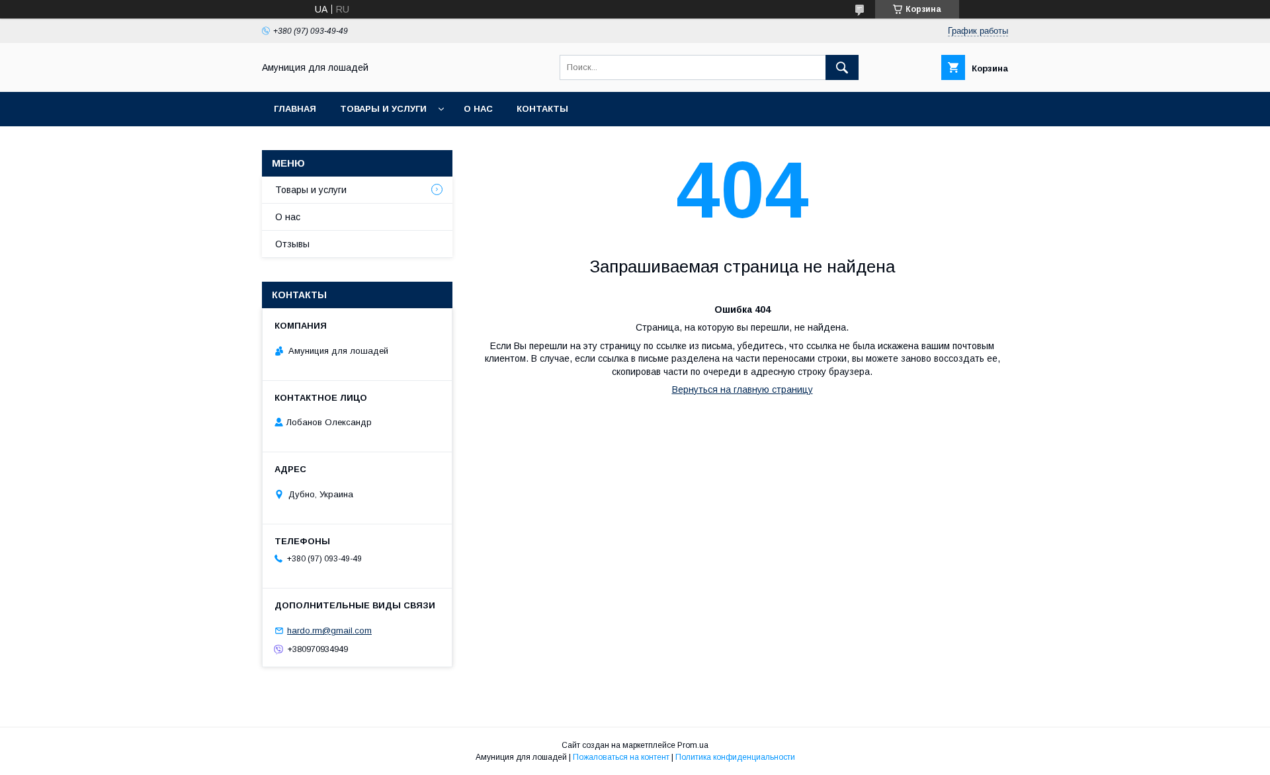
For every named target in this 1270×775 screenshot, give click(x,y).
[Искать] (842, 67)
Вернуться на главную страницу (742, 389)
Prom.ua (692, 745)
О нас (478, 109)
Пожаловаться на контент (621, 757)
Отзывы (292, 244)
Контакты (542, 109)
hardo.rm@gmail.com (329, 630)
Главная (295, 109)
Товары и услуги (383, 109)
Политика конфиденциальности (735, 757)
